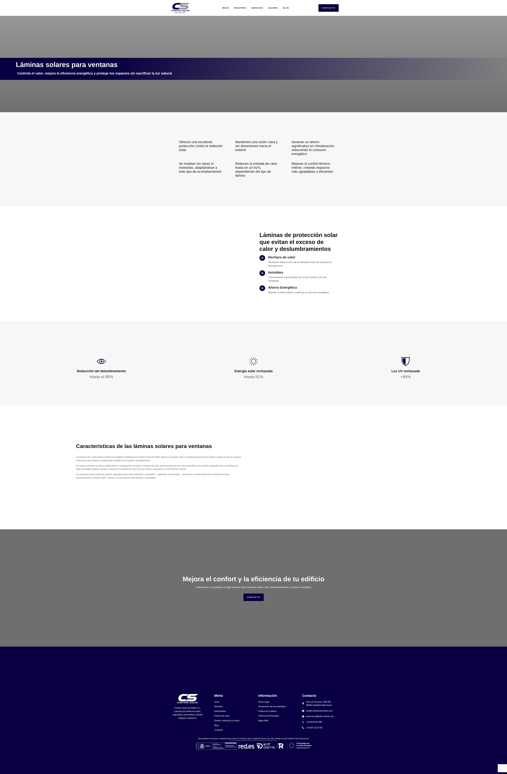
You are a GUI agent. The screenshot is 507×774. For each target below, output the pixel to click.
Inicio (225, 8)
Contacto (253, 597)
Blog (286, 8)
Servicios (257, 8)
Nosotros (240, 8)
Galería (273, 8)
